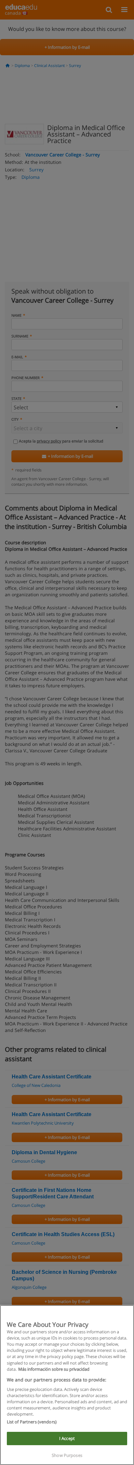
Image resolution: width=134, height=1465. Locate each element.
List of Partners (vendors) (32, 1422)
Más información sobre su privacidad (53, 1369)
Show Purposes (67, 1455)
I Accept (67, 1438)
